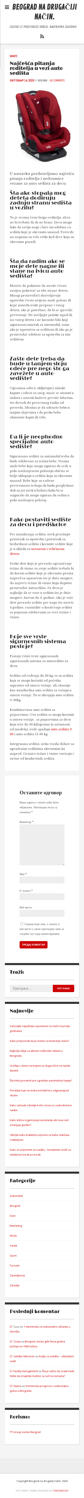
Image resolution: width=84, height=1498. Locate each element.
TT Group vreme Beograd (25, 1432)
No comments (57, 80)
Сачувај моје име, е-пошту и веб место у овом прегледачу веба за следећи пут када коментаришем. (42, 929)
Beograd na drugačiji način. (44, 12)
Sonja (16, 1341)
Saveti (13, 56)
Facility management (25, 1371)
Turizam (15, 1265)
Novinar (42, 80)
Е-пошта (26, 891)
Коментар (26, 822)
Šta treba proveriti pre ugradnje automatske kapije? (41, 1080)
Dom (12, 1216)
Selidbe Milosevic (24, 1356)
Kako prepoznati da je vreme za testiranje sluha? (39, 1041)
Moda (13, 1235)
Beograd (15, 1206)
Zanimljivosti (17, 1275)
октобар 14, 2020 (22, 80)
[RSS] (42, 37)
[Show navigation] (7, 7)
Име (23, 874)
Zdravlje (15, 1285)
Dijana (17, 1386)
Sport (13, 1255)
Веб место (26, 907)
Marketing (16, 1225)
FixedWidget (61, 1490)
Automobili (16, 1196)
